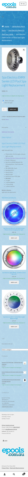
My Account (4, 474)
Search (14, 474)
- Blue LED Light (8, 102)
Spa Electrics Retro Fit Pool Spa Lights (16, 116)
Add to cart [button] (14, 238)
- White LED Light (9, 100)
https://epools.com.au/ (8, 425)
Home (7, 26)
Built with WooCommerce (17, 468)
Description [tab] (5, 127)
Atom (7, 119)
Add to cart (13, 109)
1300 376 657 (16, 427)
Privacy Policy (5, 468)
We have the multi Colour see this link (16, 158)
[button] (24, 50)
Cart (22, 473)
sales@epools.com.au (7, 406)
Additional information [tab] (8, 132)
